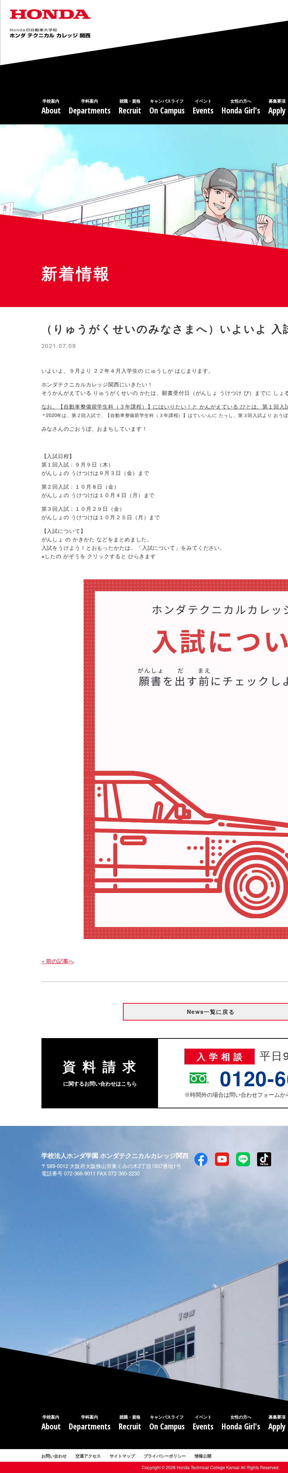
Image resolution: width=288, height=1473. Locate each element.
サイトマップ (122, 1456)
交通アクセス (88, 1456)
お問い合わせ (54, 1456)
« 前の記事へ (57, 961)
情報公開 (203, 1456)
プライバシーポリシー (165, 1456)
